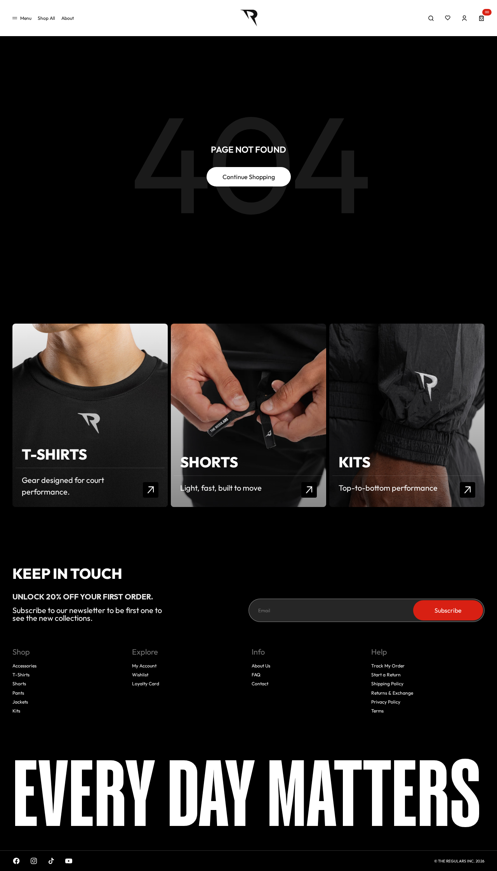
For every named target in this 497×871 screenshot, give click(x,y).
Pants (18, 693)
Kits (16, 711)
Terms (377, 711)
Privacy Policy (385, 702)
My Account (144, 666)
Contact (260, 683)
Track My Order (388, 666)
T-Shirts (21, 675)
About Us (261, 666)
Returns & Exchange (392, 693)
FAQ (256, 675)
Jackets (20, 702)
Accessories (24, 666)
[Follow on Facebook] (16, 861)
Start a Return (386, 675)
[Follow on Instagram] (34, 861)
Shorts (19, 683)
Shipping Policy (387, 683)
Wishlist (140, 675)
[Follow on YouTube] (69, 861)
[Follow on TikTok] (51, 861)
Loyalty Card (145, 683)
